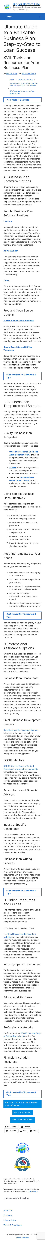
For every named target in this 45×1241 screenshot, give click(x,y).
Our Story (7, 1215)
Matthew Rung (29, 73)
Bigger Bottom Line (26, 4)
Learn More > (33, 1191)
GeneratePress (22, 1237)
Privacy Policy (9, 1220)
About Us (7, 1210)
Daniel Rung (11, 73)
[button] (39, 16)
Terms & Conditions (12, 1225)
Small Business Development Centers (20, 730)
